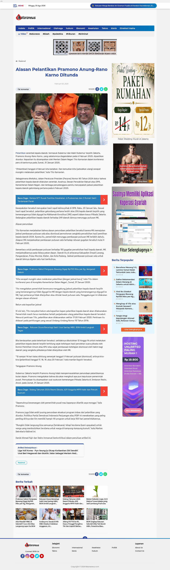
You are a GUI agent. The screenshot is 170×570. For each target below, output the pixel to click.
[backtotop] (85, 538)
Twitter (38, 559)
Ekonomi (80, 28)
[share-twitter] (101, 89)
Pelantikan (21, 153)
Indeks (21, 28)
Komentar (24, 89)
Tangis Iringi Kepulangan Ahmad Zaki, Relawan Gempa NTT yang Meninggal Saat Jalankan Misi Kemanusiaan (126, 318)
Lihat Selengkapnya (132, 329)
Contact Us (139, 551)
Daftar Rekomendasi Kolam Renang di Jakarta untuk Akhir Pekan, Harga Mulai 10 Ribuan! (126, 282)
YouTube (43, 559)
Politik (31, 28)
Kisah (46, 34)
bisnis (114, 28)
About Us (139, 548)
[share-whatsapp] (106, 89)
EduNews (35, 34)
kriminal (84, 34)
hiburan (71, 34)
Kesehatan (93, 28)
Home (21, 6)
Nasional (21, 463)
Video (23, 34)
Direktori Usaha (127, 28)
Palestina (58, 34)
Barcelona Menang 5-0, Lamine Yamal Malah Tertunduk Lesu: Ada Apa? (126, 269)
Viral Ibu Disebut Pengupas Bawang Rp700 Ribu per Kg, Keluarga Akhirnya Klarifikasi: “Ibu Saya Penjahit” (125, 294)
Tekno (105, 28)
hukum (69, 28)
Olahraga (58, 28)
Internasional (43, 28)
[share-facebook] (97, 89)
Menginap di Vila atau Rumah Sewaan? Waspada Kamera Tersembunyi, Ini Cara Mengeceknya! (126, 306)
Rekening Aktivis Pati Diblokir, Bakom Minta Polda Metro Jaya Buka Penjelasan (124, 6)
